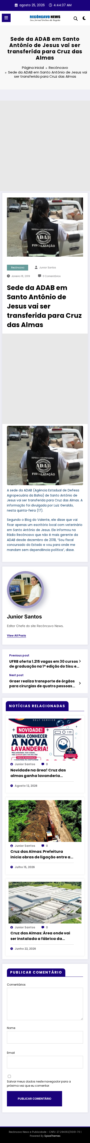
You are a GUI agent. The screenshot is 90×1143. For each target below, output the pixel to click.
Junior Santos (47, 267)
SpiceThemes (52, 1136)
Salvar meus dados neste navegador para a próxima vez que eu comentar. (39, 1083)
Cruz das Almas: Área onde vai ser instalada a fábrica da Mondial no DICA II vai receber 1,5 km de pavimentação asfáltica (40, 936)
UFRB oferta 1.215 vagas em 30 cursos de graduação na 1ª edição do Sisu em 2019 (44, 664)
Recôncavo (17, 267)
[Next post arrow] (80, 683)
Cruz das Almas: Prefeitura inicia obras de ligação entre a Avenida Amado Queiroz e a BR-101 (41, 854)
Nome (11, 1028)
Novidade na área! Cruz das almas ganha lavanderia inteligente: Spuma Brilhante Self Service (38, 773)
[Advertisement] (45, 146)
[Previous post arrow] (80, 661)
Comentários (16, 985)
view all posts (16, 635)
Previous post (19, 655)
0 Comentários (52, 276)
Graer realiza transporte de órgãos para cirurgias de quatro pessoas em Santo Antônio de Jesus (42, 684)
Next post (16, 675)
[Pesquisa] (75, 19)
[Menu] (6, 18)
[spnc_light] (84, 19)
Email (11, 1053)
